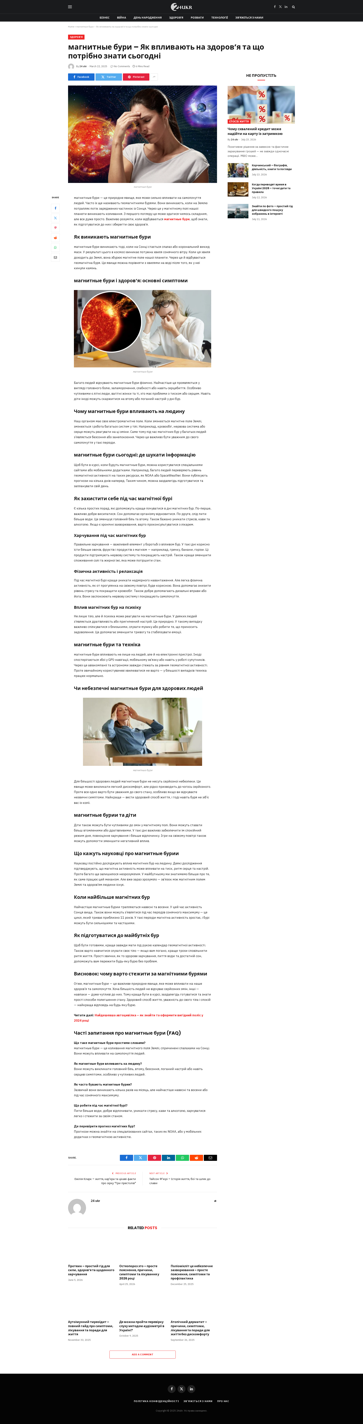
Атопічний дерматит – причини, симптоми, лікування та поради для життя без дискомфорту (190, 1328)
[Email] (55, 257)
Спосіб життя (239, 121)
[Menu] (70, 7)
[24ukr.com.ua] (181, 7)
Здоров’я (176, 17)
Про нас (223, 1401)
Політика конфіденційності (156, 1401)
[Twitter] (55, 218)
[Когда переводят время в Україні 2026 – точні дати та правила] (238, 189)
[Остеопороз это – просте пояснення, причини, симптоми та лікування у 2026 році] (142, 1248)
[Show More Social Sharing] (154, 77)
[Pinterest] (55, 228)
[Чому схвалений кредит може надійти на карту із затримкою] (261, 105)
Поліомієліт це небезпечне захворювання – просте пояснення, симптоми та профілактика (192, 1272)
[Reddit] (55, 237)
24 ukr (83, 66)
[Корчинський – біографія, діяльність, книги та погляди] (238, 170)
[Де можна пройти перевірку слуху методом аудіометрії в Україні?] (142, 1304)
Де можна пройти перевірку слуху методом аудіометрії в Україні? (141, 1326)
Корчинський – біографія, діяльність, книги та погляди (272, 167)
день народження (148, 17)
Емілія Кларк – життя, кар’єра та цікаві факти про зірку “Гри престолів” (105, 1181)
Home (71, 26)
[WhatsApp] (55, 247)
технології (219, 17)
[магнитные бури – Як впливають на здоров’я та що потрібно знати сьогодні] (142, 134)
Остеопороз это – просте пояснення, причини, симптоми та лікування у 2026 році (139, 1272)
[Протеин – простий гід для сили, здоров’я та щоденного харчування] (91, 1248)
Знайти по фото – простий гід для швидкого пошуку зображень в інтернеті (272, 210)
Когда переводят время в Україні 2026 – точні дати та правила (271, 188)
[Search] (293, 7)
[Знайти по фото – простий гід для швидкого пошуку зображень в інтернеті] (238, 211)
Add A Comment (142, 1354)
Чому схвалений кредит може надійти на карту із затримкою (255, 131)
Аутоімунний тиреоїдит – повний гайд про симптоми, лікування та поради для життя (90, 1328)
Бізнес (104, 17)
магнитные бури (177, 219)
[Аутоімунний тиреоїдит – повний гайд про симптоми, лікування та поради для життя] (91, 1304)
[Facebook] (55, 208)
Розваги (197, 17)
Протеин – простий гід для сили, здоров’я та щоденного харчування (91, 1270)
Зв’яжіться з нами (249, 17)
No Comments (122, 66)
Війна (121, 17)
